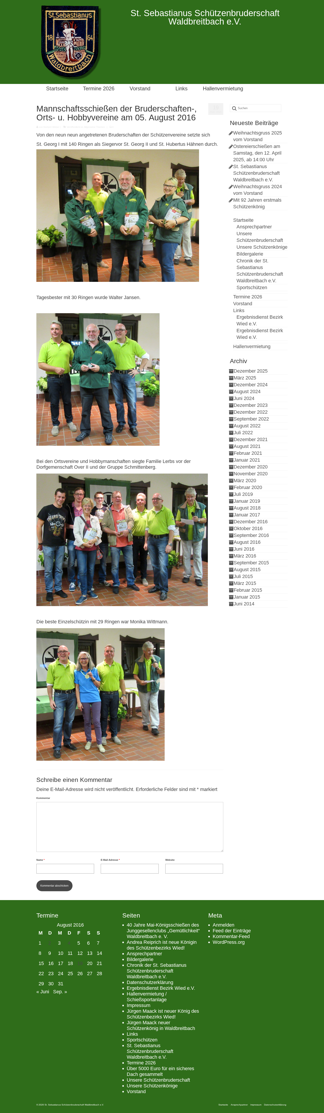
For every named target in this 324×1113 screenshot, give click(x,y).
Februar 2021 (248, 453)
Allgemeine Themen (94, 127)
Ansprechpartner (144, 953)
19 (80, 963)
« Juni (42, 991)
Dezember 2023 (251, 405)
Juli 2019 (243, 494)
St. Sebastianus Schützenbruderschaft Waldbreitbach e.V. (256, 173)
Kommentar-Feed (231, 936)
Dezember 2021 (251, 439)
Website (170, 860)
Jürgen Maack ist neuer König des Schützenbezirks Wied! (163, 1014)
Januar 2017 (247, 515)
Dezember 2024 (251, 384)
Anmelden (223, 925)
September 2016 (251, 535)
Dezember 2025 (251, 371)
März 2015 (245, 583)
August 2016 (247, 542)
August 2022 (247, 426)
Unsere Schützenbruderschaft (158, 1080)
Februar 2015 (248, 590)
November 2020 (251, 473)
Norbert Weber (51, 127)
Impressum (138, 1005)
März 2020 (245, 480)
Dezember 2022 (251, 412)
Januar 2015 (247, 597)
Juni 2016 (244, 549)
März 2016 (245, 556)
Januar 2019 (247, 501)
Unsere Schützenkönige (152, 1085)
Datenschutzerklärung (150, 982)
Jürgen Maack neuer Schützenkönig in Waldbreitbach (161, 1025)
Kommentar (43, 798)
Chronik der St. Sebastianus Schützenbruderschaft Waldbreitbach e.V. (156, 970)
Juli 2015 (243, 576)
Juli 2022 (243, 432)
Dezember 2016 (251, 521)
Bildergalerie (140, 959)
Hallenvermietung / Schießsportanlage (147, 996)
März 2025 (245, 378)
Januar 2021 (247, 460)
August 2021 (247, 446)
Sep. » (60, 991)
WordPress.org (229, 942)
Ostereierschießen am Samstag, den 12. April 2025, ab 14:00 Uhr (257, 153)
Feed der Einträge (232, 930)
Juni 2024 (244, 398)
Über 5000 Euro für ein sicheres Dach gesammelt (160, 1071)
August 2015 (247, 569)
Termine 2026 (141, 1063)
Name (40, 860)
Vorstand (136, 1091)
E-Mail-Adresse (110, 860)
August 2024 (247, 391)
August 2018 (247, 508)
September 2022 (251, 419)
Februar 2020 (248, 487)
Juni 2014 (244, 604)
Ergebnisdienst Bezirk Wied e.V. (161, 988)
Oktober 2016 (248, 528)
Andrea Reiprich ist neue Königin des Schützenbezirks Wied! (162, 945)
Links (132, 1034)
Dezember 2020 (251, 467)
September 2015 (251, 562)
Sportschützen (142, 1040)
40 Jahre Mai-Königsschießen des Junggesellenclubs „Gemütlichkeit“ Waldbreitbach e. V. (163, 930)
